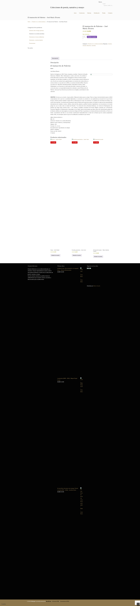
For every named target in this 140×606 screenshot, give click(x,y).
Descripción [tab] (55, 58)
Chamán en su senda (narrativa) (38, 21)
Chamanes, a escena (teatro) (36, 40)
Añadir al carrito (92, 37)
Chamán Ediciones (34, 7)
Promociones (32, 43)
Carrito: (108, 5)
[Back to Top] (138, 604)
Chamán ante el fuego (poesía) (36, 30)
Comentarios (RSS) (64, 601)
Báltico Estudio (96, 285)
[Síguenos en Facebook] (87, 268)
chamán (110, 43)
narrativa (94, 45)
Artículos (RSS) (55, 601)
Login (104, 3)
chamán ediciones (87, 45)
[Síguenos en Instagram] (90, 268)
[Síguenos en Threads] (89, 268)
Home (29, 21)
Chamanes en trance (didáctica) (36, 37)
